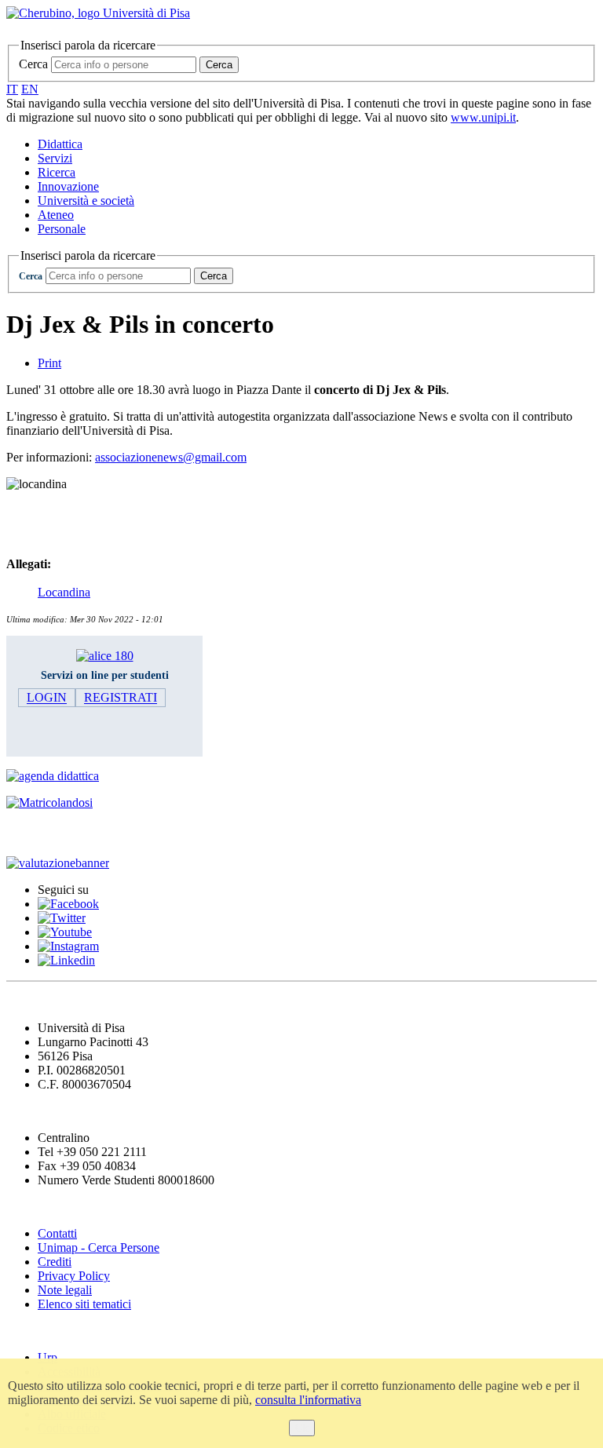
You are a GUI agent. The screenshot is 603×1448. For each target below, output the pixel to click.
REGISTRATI (120, 698)
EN (29, 89)
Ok (302, 1428)
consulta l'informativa (308, 1399)
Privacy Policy (74, 1275)
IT (12, 89)
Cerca (33, 64)
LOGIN (47, 698)
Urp (47, 1357)
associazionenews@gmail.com (171, 457)
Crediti (54, 1261)
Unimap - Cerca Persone (98, 1247)
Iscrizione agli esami (70, 832)
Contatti (57, 1233)
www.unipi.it (483, 117)
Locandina (64, 592)
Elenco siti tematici (84, 1304)
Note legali (65, 1290)
